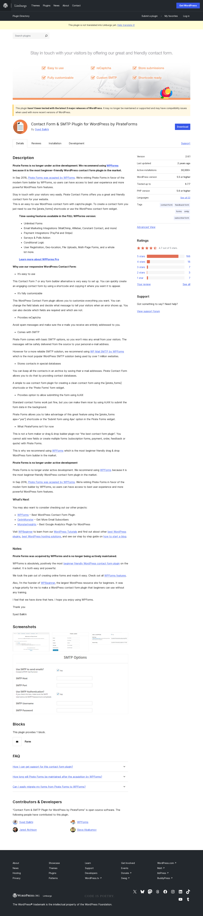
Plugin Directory (21, 16)
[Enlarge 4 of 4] (123, 658)
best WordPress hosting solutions (41, 536)
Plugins (52, 873)
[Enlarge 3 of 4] (123, 636)
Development (76, 143)
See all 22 (185, 197)
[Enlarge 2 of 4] (84, 636)
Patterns (53, 878)
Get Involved (128, 863)
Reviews (36, 143)
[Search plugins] (46, 36)
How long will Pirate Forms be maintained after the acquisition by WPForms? (57, 776)
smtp (186, 211)
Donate (126, 873)
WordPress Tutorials (65, 531)
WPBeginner (25, 531)
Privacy (16, 878)
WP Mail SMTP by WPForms (107, 351)
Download (182, 126)
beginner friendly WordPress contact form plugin (91, 563)
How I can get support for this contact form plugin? (43, 766)
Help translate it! (126, 25)
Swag (125, 878)
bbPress (163, 873)
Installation (55, 143)
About (16, 863)
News (16, 868)
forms (179, 211)
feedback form (182, 205)
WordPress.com (167, 863)
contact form (167, 205)
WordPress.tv (93, 878)
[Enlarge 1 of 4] (45, 636)
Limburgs (47, 896)
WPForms (112, 165)
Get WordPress (188, 5)
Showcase (54, 863)
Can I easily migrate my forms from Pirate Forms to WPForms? (49, 786)
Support (185, 143)
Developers (91, 873)
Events (124, 868)
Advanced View (146, 227)
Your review (144, 284)
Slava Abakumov (87, 829)
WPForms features (115, 575)
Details (20, 143)
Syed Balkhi (42, 129)
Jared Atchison (28, 829)
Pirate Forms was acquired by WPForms (51, 177)
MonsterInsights (26, 524)
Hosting (17, 873)
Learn (88, 863)
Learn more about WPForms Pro (39, 259)
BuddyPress (165, 878)
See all (186, 284)
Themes (53, 868)
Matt (161, 868)
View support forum (148, 311)
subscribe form (182, 218)
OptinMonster (25, 519)
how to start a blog (114, 536)
